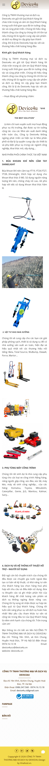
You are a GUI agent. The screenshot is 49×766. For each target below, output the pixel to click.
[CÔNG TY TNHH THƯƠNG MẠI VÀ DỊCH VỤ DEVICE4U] (24, 4)
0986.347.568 (22, 687)
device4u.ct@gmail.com (28, 690)
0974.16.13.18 (37, 687)
